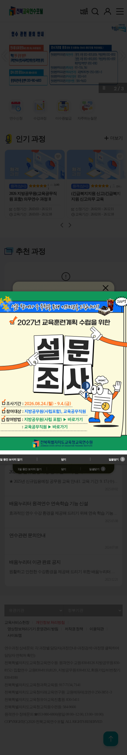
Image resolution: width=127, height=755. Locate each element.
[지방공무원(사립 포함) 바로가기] (74, 420)
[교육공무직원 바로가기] (58, 426)
